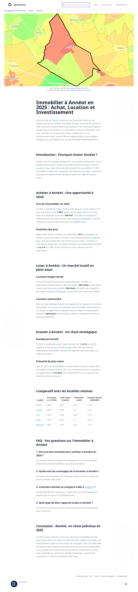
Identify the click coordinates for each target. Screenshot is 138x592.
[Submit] (64, 5)
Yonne (31, 11)
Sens (48, 168)
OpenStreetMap (71, 90)
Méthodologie (82, 576)
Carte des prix (106, 5)
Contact (97, 576)
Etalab (72, 88)
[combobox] (76, 4)
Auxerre (39, 168)
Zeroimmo (84, 88)
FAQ (90, 576)
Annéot (39, 11)
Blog (95, 5)
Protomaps (87, 90)
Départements (121, 5)
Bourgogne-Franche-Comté (14, 11)
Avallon (51, 291)
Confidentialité (121, 576)
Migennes (86, 218)
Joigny (76, 218)
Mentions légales (107, 576)
